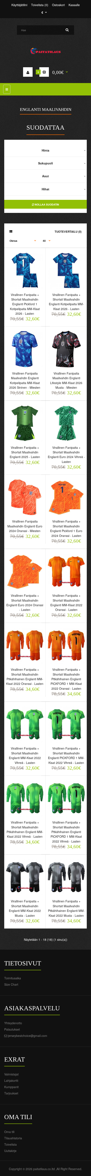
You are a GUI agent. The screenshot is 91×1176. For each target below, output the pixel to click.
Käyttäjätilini (19, 5)
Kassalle (74, 5)
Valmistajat (11, 1074)
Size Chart (11, 984)
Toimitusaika (12, 978)
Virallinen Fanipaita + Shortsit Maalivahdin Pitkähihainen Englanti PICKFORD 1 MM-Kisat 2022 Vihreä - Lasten (66, 831)
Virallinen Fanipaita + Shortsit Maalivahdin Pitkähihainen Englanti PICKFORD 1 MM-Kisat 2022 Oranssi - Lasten (66, 679)
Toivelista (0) (39, 5)
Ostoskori (58, 5)
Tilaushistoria (13, 1138)
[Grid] (11, 231)
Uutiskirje (10, 1151)
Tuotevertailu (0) (68, 232)
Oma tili (9, 1132)
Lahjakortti (11, 1080)
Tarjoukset (11, 1093)
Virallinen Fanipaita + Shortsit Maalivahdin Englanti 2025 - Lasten (25, 452)
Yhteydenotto (13, 1023)
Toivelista (10, 1144)
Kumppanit (11, 1087)
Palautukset (12, 1029)
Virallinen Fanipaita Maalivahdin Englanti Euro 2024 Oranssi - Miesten (24, 526)
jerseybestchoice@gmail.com (27, 1036)
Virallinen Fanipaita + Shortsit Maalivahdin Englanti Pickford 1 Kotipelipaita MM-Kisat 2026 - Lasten (25, 304)
